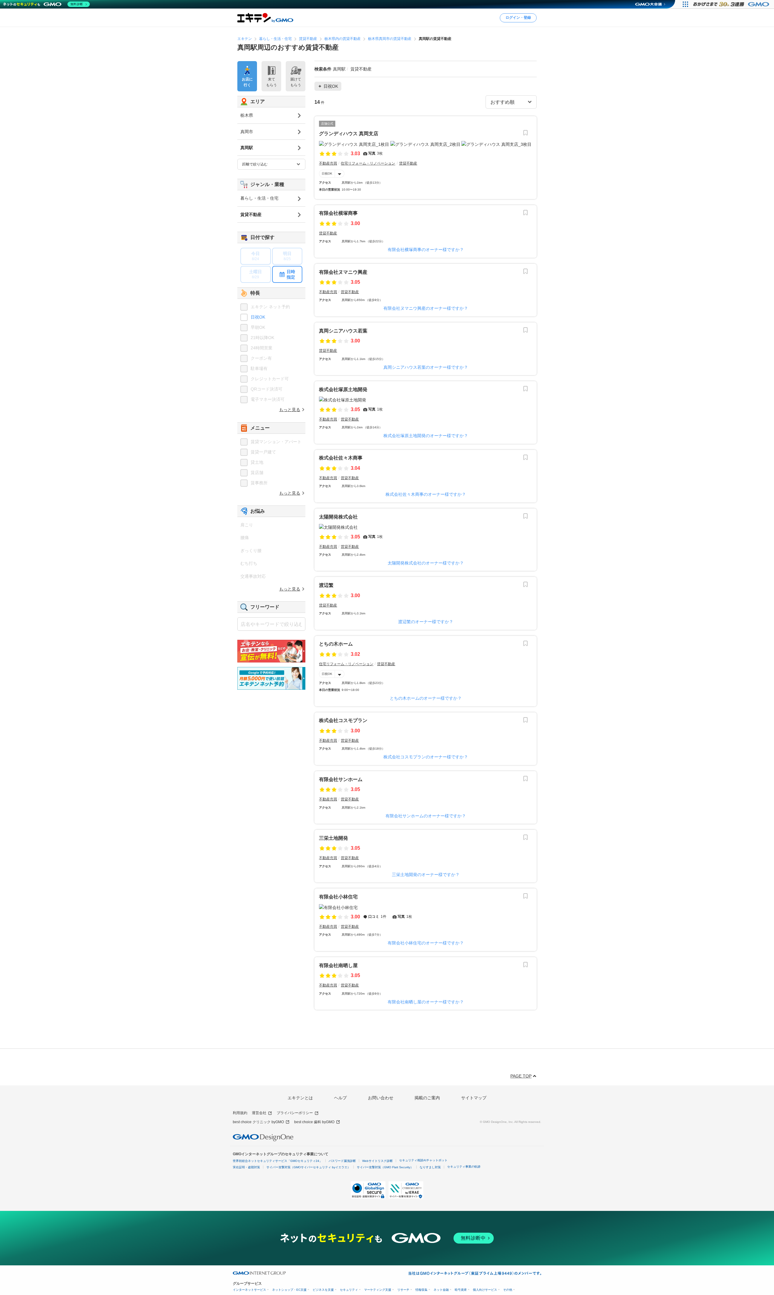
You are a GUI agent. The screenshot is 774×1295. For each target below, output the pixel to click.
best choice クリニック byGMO (258, 1122)
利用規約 (240, 1113)
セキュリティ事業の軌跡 (463, 1166)
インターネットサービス (249, 1289)
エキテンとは (300, 1097)
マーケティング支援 (377, 1289)
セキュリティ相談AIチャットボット (423, 1160)
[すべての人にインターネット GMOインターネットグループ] (732, 4)
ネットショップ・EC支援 (289, 1289)
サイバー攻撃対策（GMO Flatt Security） (385, 1167)
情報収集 (421, 1289)
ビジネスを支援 (323, 1289)
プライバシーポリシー (295, 1113)
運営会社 (259, 1113)
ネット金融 (441, 1289)
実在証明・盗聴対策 (246, 1167)
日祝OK (327, 173)
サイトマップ (473, 1097)
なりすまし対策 (430, 1167)
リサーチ (403, 1289)
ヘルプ (340, 1097)
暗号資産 (461, 1289)
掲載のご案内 (427, 1097)
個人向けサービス (485, 1289)
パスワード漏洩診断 (342, 1161)
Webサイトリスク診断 (377, 1161)
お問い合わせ (380, 1097)
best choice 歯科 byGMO (314, 1122)
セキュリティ (349, 1289)
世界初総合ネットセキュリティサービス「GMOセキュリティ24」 (277, 1161)
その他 (507, 1289)
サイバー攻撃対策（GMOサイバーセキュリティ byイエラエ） (308, 1167)
